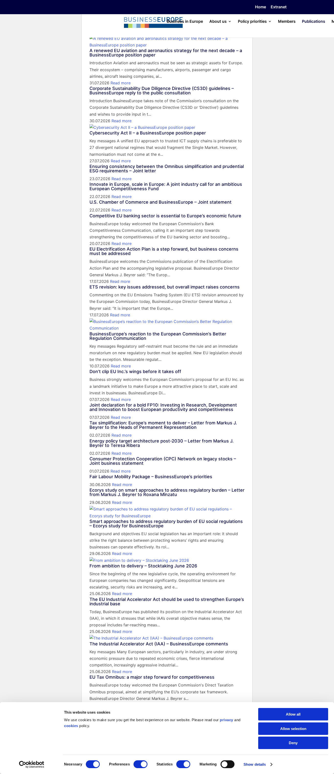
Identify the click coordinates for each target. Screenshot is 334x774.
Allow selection (293, 729)
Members (287, 22)
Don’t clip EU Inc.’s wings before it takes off (135, 371)
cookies (71, 726)
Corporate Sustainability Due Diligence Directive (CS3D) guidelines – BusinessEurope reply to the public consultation (161, 90)
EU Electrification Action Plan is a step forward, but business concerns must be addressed (163, 251)
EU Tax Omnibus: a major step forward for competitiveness (151, 677)
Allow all (293, 714)
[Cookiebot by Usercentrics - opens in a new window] (31, 764)
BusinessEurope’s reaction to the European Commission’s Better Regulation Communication (157, 336)
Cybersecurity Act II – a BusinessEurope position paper (147, 132)
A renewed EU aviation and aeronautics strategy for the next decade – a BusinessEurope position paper (165, 52)
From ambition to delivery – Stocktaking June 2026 (143, 565)
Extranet (279, 7)
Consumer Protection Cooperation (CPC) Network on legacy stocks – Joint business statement (162, 461)
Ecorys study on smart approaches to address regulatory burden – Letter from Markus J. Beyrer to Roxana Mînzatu (167, 492)
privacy (226, 720)
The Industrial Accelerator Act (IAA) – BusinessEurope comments (158, 643)
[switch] (140, 764)
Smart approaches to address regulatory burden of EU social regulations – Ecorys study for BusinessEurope (166, 523)
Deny (293, 743)
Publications (313, 22)
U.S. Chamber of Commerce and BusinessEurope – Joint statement (160, 202)
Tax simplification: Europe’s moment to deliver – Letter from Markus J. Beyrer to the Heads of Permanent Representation (163, 425)
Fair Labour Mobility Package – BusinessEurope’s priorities (150, 476)
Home (260, 7)
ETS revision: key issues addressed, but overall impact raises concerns (164, 286)
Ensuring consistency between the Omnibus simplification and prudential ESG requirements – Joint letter (166, 168)
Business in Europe (185, 22)
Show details (255, 764)
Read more (121, 82)
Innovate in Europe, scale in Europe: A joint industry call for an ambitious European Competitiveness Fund (165, 186)
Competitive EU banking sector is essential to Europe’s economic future (165, 215)
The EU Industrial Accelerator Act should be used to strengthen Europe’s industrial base (166, 601)
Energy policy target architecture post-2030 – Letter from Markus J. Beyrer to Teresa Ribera (161, 443)
